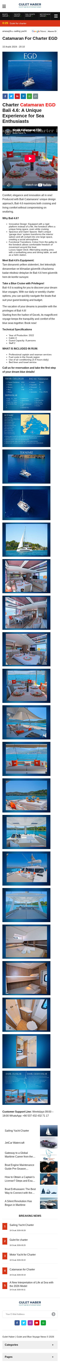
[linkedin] (17, 96)
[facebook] (5, 96)
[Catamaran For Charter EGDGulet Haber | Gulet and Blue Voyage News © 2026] (30, 6)
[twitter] (11, 96)
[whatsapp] (43, 1322)
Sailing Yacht (20, 31)
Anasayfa (7, 31)
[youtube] (36, 1322)
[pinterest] (23, 96)
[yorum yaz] (35, 96)
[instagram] (30, 1322)
